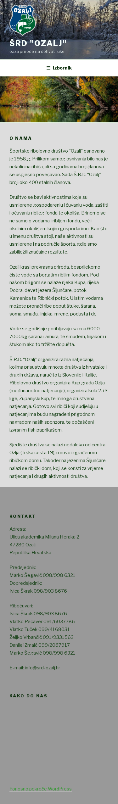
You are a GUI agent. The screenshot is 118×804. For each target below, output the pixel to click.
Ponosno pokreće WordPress (40, 788)
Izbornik (62, 67)
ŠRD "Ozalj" (38, 43)
